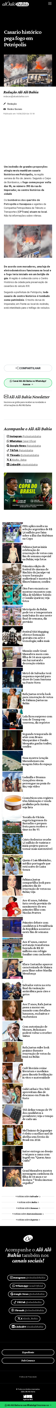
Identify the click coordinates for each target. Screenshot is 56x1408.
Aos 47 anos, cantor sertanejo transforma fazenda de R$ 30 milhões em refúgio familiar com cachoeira (36, 948)
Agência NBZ (28, 1398)
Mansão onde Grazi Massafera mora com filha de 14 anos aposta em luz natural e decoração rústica (36, 657)
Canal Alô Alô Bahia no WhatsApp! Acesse (29, 383)
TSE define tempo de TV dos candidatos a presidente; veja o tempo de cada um (37, 1114)
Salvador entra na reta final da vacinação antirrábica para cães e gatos (36, 989)
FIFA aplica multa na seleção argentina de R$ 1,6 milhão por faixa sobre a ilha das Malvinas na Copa (37, 532)
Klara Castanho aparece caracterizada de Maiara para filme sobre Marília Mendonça (37, 968)
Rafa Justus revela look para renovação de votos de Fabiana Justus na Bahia (37, 698)
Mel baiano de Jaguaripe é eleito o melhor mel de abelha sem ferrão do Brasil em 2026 (37, 1135)
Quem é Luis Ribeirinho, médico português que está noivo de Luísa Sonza (36, 864)
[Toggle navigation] (50, 3)
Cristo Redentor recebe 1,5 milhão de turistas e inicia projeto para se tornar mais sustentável (37, 844)
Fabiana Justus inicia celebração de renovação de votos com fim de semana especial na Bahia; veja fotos (37, 553)
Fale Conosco (28, 1360)
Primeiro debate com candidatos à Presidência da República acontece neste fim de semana (37, 927)
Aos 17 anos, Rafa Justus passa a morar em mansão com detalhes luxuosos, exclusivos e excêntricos (36, 1010)
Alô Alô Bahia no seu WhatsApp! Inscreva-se (28, 1405)
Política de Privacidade (28, 1377)
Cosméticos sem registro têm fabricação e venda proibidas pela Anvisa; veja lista (37, 802)
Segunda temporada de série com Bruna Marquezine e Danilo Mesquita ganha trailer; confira (37, 740)
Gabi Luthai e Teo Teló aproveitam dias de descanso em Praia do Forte (36, 1093)
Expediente (28, 1352)
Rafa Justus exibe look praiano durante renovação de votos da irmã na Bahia (36, 1052)
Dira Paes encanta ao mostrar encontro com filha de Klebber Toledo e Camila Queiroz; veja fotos (36, 594)
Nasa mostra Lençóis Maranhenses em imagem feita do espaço (37, 761)
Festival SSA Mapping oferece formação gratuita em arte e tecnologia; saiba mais (36, 636)
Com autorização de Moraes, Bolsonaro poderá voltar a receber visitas (37, 1031)
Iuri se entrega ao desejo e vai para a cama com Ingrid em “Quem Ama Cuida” (37, 1155)
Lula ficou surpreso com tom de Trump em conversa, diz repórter (37, 719)
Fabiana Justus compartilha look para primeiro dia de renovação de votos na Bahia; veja (36, 885)
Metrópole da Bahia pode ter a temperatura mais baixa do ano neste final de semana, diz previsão (37, 615)
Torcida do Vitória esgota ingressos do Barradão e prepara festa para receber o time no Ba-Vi (34, 823)
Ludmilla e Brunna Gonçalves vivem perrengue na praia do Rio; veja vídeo (36, 781)
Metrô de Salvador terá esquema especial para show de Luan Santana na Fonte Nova (36, 677)
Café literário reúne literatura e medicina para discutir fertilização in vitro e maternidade (37, 1072)
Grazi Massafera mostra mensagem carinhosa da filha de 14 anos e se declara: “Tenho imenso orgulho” (37, 1177)
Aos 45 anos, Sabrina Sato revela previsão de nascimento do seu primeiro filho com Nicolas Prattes (36, 906)
